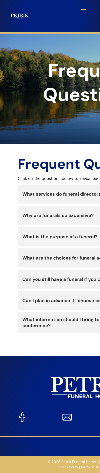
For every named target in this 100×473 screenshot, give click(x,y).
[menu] (83, 9)
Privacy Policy (67, 467)
